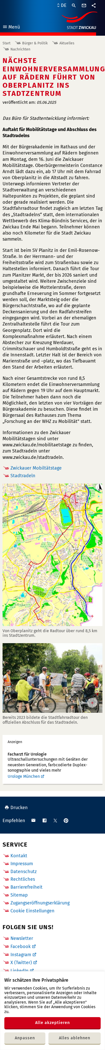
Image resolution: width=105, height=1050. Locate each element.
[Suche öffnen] (74, 5)
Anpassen (25, 1037)
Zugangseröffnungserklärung (40, 903)
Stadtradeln (22, 475)
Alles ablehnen (74, 1037)
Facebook (20, 946)
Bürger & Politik (35, 43)
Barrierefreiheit (26, 887)
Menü (11, 27)
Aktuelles (66, 43)
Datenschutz (23, 871)
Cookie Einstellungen (32, 911)
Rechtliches (22, 879)
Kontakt (18, 856)
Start (6, 43)
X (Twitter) (21, 962)
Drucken (19, 807)
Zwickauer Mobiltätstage (36, 468)
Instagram (20, 954)
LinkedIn (19, 971)
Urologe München (24, 776)
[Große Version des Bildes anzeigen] (52, 555)
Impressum (21, 863)
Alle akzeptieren (52, 1022)
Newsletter (21, 938)
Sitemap (19, 895)
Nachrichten (20, 49)
